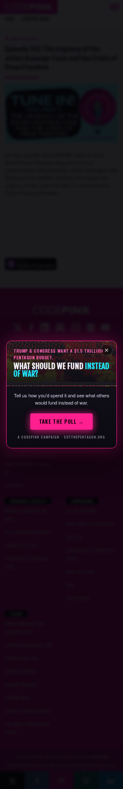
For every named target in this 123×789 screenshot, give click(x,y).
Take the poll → (61, 421)
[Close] (107, 350)
